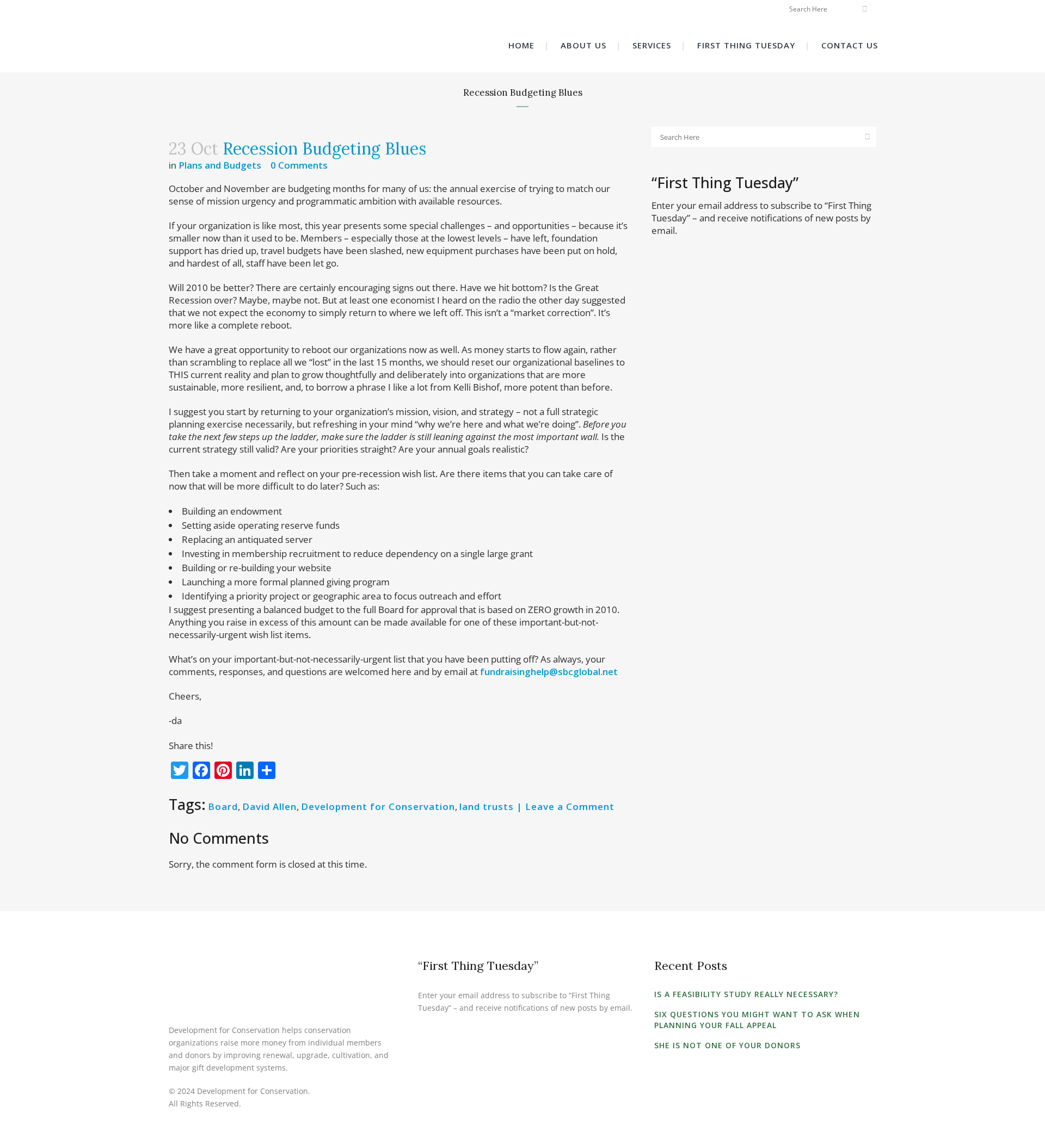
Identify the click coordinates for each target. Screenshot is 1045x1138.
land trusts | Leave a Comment (536, 806)
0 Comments (299, 165)
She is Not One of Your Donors (727, 1045)
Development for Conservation (378, 806)
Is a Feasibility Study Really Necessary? (746, 994)
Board (223, 806)
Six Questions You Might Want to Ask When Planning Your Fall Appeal (757, 1019)
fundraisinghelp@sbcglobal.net (549, 671)
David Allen (269, 806)
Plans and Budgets (220, 165)
